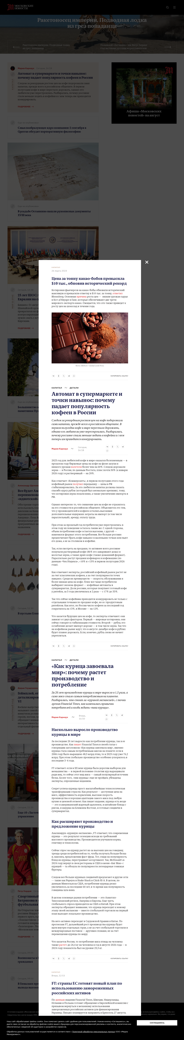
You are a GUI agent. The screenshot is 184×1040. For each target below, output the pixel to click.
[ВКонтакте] (53, 376)
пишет (77, 745)
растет (63, 945)
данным (60, 1000)
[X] (64, 376)
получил (78, 484)
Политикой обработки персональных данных (93, 1031)
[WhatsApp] (74, 376)
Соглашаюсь (157, 1022)
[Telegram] (69, 376)
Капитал (56, 267)
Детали (74, 388)
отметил (118, 293)
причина (81, 297)
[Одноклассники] (58, 376)
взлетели (76, 467)
